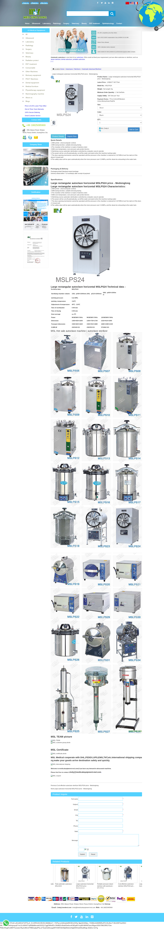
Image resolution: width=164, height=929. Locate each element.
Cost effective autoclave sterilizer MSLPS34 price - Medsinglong (78, 785)
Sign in (25, 3)
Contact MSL (36, 120)
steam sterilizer (56, 59)
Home (27, 23)
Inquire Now (71, 136)
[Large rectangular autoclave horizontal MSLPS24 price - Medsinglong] (138, 874)
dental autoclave (66, 59)
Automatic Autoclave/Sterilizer (91, 69)
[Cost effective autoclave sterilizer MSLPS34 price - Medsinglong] (117, 874)
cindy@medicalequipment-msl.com (85, 772)
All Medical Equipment (36, 30)
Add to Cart (133, 129)
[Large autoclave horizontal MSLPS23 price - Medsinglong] (75, 874)
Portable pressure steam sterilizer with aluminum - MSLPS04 (95, 886)
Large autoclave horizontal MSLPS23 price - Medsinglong (73, 789)
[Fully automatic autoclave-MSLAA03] (54, 874)
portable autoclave (79, 59)
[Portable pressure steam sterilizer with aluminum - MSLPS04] (96, 874)
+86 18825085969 (106, 907)
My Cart (44, 3)
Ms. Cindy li (105, 128)
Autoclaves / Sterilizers (73, 69)
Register (34, 3)
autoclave (80, 57)
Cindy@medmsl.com (64, 907)
